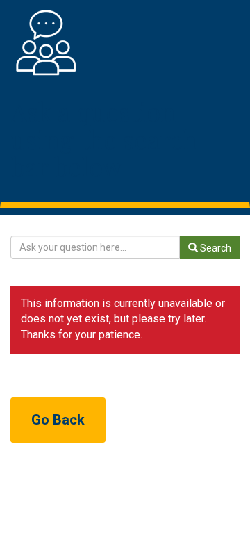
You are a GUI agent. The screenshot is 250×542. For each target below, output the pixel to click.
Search (214, 248)
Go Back (58, 419)
